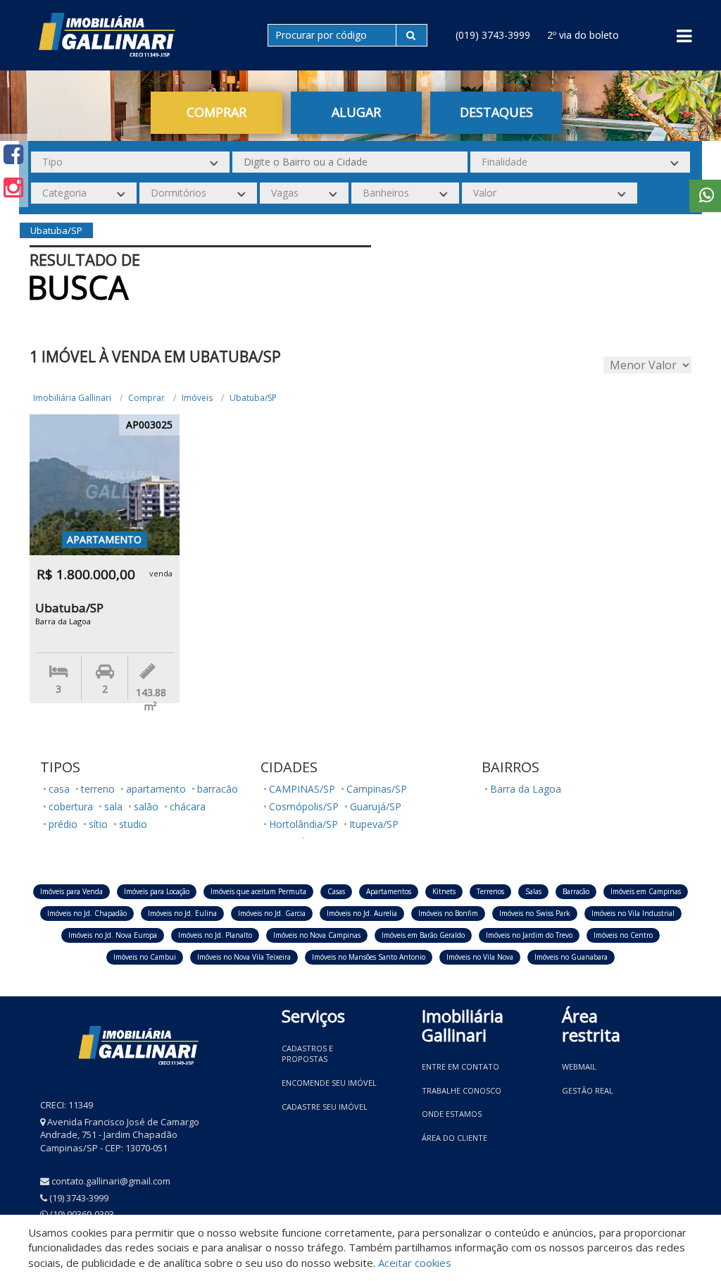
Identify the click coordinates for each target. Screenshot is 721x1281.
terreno (98, 789)
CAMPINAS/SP (302, 789)
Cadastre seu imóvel (325, 1106)
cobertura (71, 806)
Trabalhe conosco (461, 1090)
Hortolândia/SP (303, 824)
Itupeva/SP (374, 824)
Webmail (579, 1066)
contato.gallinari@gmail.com (110, 1181)
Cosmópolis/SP (304, 806)
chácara (188, 806)
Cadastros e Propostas (307, 1054)
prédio (63, 824)
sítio (98, 824)
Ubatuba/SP (253, 398)
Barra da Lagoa (525, 789)
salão (146, 806)
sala (113, 806)
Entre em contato (460, 1066)
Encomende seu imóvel (329, 1082)
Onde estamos (452, 1113)
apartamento (156, 789)
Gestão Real (587, 1090)
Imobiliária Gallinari (72, 398)
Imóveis (197, 398)
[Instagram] (13, 187)
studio (133, 824)
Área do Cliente (454, 1137)
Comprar (146, 398)
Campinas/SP (376, 789)
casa (59, 789)
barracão (217, 789)
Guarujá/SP (375, 806)
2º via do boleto (583, 35)
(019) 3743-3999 (493, 35)
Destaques (496, 112)
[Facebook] (13, 154)
